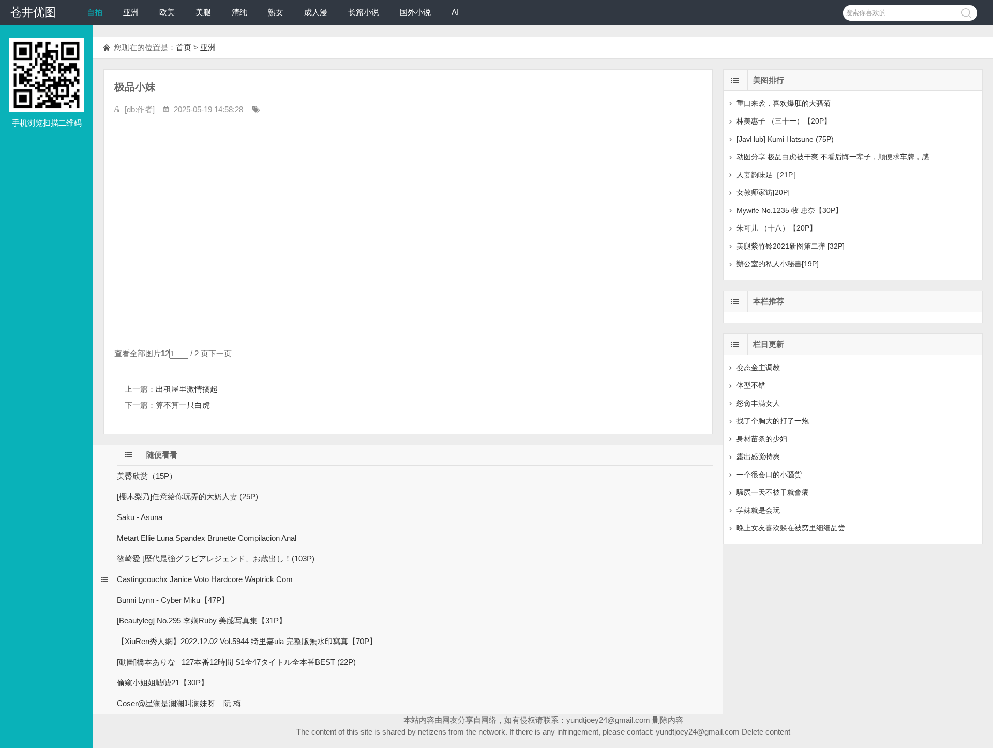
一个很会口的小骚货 (769, 474)
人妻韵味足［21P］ (768, 175)
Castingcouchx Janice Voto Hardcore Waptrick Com (205, 579)
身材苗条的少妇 (761, 439)
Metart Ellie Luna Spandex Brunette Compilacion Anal (206, 537)
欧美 (167, 12)
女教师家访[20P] (763, 192)
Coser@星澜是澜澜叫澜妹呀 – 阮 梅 (179, 703)
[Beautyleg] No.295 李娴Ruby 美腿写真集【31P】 (202, 620)
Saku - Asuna (139, 517)
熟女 (275, 12)
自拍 (94, 12)
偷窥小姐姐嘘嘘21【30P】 (162, 682)
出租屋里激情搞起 (187, 389)
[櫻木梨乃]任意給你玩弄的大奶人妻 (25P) (187, 496)
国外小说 (415, 12)
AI (455, 12)
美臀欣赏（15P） (147, 475)
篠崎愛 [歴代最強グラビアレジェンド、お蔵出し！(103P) (215, 558)
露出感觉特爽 (758, 456)
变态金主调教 (758, 367)
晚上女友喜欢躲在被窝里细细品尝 (790, 528)
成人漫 (315, 12)
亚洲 (131, 12)
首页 (183, 47)
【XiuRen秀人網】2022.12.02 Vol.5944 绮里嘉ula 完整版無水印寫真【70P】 (247, 641)
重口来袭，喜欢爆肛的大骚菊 (783, 103)
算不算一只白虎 (183, 405)
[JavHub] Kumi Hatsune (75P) (785, 139)
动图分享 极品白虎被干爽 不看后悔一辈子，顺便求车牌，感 (832, 156)
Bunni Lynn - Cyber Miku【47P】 (173, 600)
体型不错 (750, 385)
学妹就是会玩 (758, 510)
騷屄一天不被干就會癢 (772, 492)
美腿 (203, 12)
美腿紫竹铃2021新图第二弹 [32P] (790, 246)
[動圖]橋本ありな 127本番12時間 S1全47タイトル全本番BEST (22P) (236, 662)
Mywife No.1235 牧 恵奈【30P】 (789, 210)
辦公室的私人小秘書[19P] (777, 263)
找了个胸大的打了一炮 (772, 421)
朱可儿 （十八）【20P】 (776, 228)
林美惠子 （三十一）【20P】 (783, 121)
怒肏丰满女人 (758, 403)
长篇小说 (363, 12)
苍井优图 (33, 12)
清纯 (239, 12)
